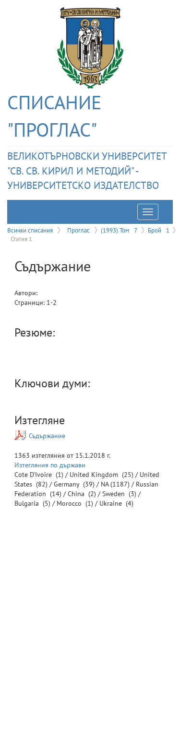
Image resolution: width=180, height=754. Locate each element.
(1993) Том (119, 230)
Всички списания (30, 230)
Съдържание (47, 435)
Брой (158, 230)
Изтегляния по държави (49, 465)
